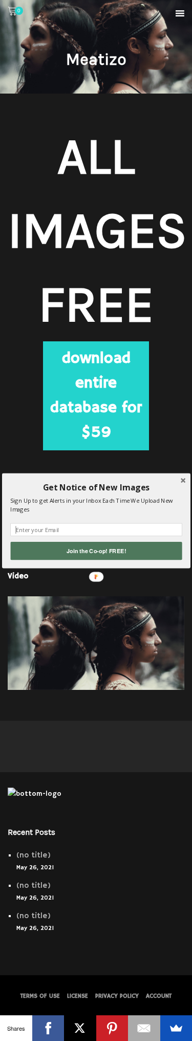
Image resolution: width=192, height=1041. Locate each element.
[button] (96, 486)
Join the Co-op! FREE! (96, 550)
